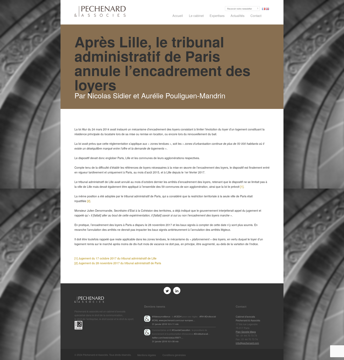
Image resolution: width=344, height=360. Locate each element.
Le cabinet (196, 15)
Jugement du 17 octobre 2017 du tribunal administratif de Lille (117, 258)
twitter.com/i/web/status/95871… (167, 337)
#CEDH (178, 316)
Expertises (217, 15)
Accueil (177, 15)
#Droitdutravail (201, 333)
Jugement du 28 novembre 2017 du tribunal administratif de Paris (119, 263)
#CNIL (155, 320)
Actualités (237, 15)
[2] (88, 201)
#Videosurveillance (161, 316)
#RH (201, 316)
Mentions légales (146, 355)
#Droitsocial (210, 316)
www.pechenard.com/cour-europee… (177, 320)
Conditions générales (174, 355)
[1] (241, 187)
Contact (255, 15)
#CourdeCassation (181, 330)
